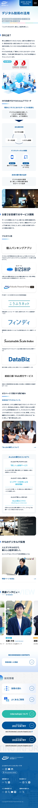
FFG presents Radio (10, 772)
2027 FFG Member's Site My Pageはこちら (18, 731)
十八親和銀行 (6, 788)
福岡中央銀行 (23, 788)
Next (33, 621)
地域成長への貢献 (11, 662)
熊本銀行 (22, 779)
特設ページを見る (8, 578)
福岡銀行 (5, 779)
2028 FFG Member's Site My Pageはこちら (18, 745)
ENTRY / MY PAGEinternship (26, 3)
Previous (4, 621)
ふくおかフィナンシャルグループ (11, 766)
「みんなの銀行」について (10, 447)
